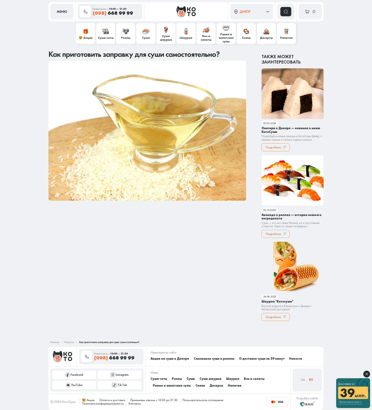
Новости (69, 342)
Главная (54, 342)
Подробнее (273, 147)
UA (303, 380)
